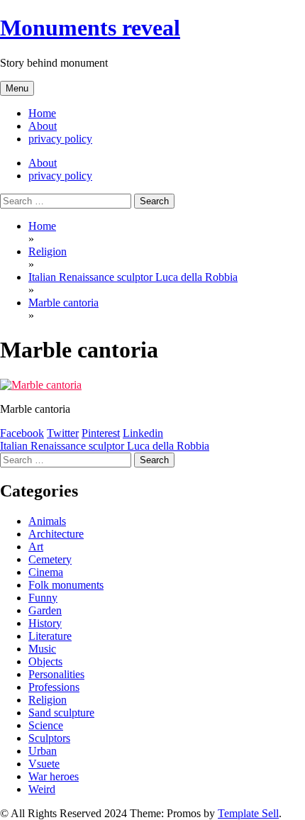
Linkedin (143, 433)
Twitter (63, 433)
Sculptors (49, 738)
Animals (47, 521)
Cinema (45, 572)
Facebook (22, 433)
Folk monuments (66, 585)
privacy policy (60, 139)
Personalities (56, 674)
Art (35, 547)
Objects (45, 661)
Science (45, 725)
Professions (53, 687)
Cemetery (50, 559)
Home (42, 113)
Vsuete (44, 764)
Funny (42, 598)
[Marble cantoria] (41, 385)
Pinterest (101, 433)
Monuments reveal (90, 27)
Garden (45, 610)
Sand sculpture (61, 713)
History (45, 623)
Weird (41, 789)
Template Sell (248, 813)
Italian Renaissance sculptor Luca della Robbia (104, 446)
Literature (50, 636)
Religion (47, 700)
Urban (42, 751)
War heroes (53, 776)
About (42, 126)
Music (42, 649)
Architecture (56, 534)
